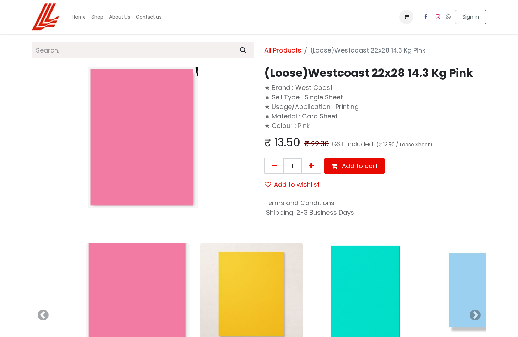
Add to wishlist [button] (297, 184)
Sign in (470, 16)
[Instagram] (438, 17)
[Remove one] (274, 166)
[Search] (243, 50)
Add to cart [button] (359, 165)
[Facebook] (425, 17)
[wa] (448, 17)
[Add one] (311, 166)
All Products (282, 50)
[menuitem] (78, 17)
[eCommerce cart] (406, 17)
